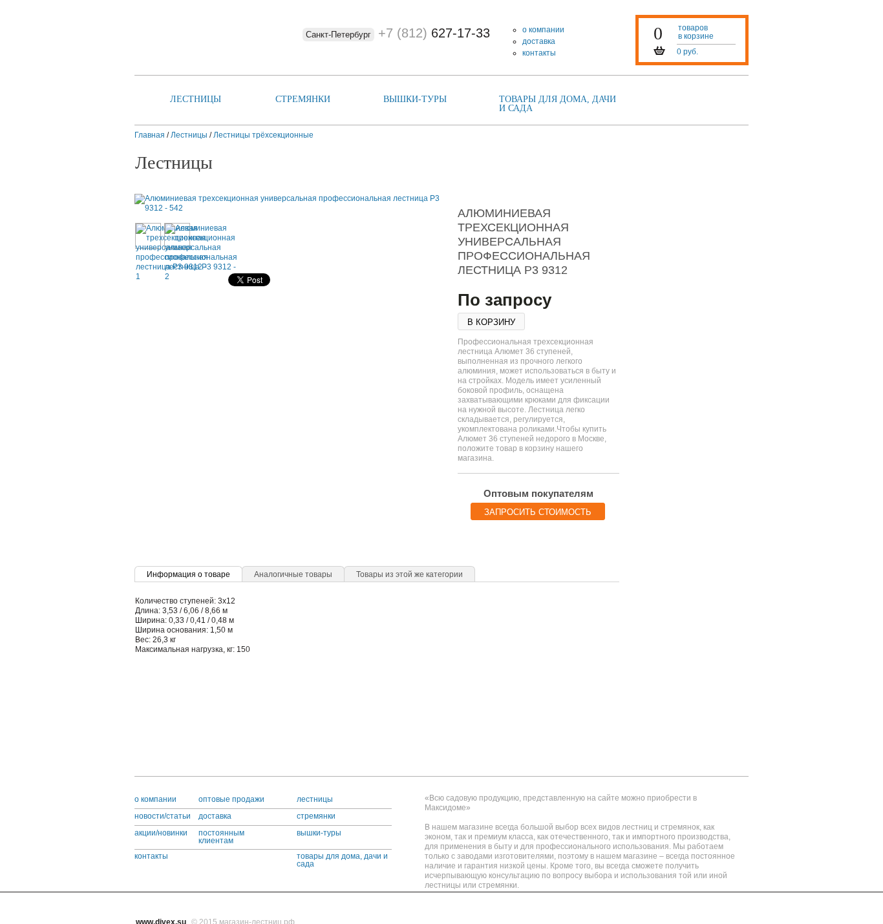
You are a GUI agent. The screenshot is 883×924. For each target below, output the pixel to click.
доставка (538, 41)
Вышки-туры (415, 99)
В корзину (491, 322)
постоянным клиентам (221, 836)
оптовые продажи (231, 799)
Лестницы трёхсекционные (263, 135)
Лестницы (195, 99)
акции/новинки (160, 832)
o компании (155, 799)
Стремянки (302, 99)
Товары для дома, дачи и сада (557, 103)
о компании (543, 29)
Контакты (539, 53)
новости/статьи (162, 816)
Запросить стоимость (537, 512)
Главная (149, 135)
